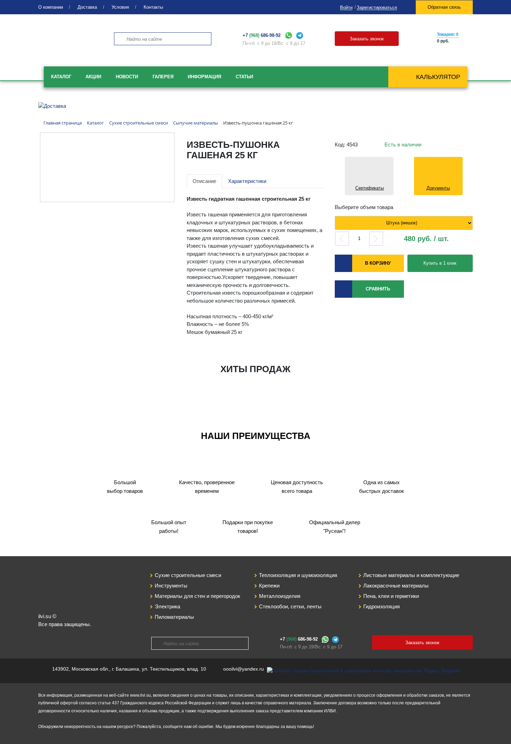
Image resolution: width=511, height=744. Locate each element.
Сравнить (378, 288)
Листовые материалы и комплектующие (411, 575)
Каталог (61, 76)
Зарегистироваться (377, 7)
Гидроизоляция (381, 606)
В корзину (378, 263)
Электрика (167, 606)
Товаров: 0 (448, 34)
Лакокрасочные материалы (396, 586)
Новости (127, 76)
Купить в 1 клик (439, 263)
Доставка (87, 7)
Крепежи (269, 586)
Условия (120, 7)
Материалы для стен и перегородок (197, 596)
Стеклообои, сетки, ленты (290, 606)
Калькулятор (438, 76)
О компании (50, 7)
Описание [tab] (204, 181)
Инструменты (171, 586)
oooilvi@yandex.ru (243, 669)
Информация (204, 76)
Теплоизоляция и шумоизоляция (298, 575)
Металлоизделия (279, 596)
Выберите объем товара (364, 207)
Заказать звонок (367, 38)
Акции (93, 76)
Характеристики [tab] (247, 181)
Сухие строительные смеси (188, 575)
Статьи (244, 76)
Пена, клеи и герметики (391, 596)
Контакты (153, 7)
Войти (346, 7)
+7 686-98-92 (262, 35)
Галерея (163, 76)
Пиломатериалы (174, 617)
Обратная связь (444, 7)
